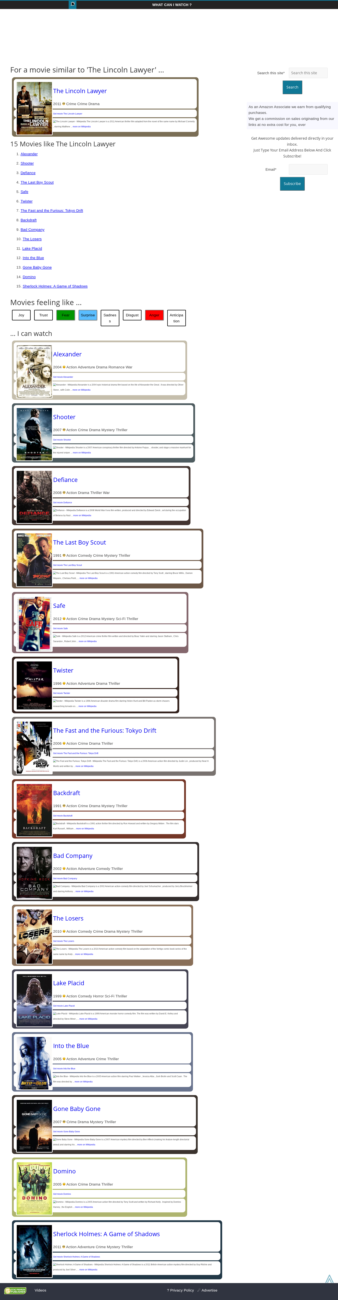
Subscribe (292, 183)
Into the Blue (33, 258)
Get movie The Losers (63, 941)
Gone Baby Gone (37, 267)
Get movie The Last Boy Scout (67, 565)
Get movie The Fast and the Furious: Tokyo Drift (75, 753)
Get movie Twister (61, 693)
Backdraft (29, 220)
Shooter (27, 163)
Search (292, 87)
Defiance (28, 173)
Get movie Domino (62, 1194)
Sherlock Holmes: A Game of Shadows (55, 286)
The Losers (32, 239)
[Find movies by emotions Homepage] (72, 5)
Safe (24, 192)
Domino (29, 277)
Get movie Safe (60, 628)
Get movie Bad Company (65, 878)
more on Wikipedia (82, 126)
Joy (21, 315)
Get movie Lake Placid (64, 1006)
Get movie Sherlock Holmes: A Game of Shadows (76, 1257)
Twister (27, 201)
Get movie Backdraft (62, 816)
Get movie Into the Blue (64, 1068)
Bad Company (33, 229)
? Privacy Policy (180, 1290)
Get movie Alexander (63, 377)
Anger (154, 315)
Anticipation (176, 318)
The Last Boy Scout (37, 182)
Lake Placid (32, 248)
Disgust (132, 315)
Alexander (29, 154)
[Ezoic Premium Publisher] (15, 1293)
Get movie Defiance (62, 502)
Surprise (88, 315)
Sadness (110, 318)
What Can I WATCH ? (172, 5)
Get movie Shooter (62, 440)
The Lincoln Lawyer (80, 91)
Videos (40, 1290)
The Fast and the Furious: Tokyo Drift (52, 210)
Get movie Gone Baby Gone (66, 1131)
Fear (66, 315)
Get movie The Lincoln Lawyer (67, 114)
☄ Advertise (207, 1290)
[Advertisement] (169, 37)
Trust (43, 315)
